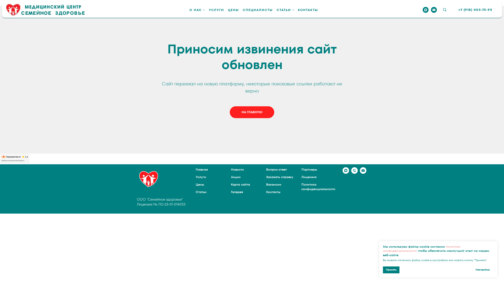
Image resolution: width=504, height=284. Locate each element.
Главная (202, 169)
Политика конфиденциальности (318, 186)
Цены (233, 10)
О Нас (195, 10)
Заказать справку (279, 177)
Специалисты (258, 10)
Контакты (308, 10)
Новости (237, 169)
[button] (445, 9)
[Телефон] (354, 172)
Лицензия (309, 177)
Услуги (216, 10)
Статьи (284, 10)
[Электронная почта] (434, 10)
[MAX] (426, 10)
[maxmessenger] (346, 172)
